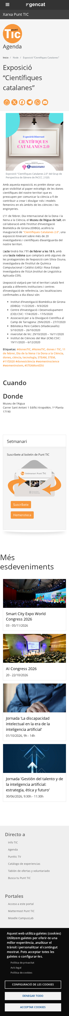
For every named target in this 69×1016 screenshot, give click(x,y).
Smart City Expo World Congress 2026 (26, 616)
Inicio (5, 57)
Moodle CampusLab (21, 918)
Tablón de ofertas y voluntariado (29, 871)
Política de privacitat (22, 962)
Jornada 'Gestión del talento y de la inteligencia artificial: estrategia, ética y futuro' (34, 784)
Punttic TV (14, 856)
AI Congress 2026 (21, 668)
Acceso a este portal (21, 904)
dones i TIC (54, 349)
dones (7, 357)
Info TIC (13, 842)
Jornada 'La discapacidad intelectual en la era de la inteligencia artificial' (28, 724)
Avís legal (16, 967)
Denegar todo (32, 996)
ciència (16, 357)
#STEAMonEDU (34, 365)
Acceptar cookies (33, 1007)
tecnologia (29, 357)
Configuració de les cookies (33, 984)
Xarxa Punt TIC (16, 14)
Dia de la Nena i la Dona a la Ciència (39, 353)
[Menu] (7, 5)
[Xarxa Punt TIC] (14, 33)
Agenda (13, 849)
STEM (51, 357)
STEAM (42, 357)
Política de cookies (21, 972)
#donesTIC (24, 349)
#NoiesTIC (38, 349)
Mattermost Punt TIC (21, 911)
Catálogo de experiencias (24, 864)
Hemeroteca (22, 515)
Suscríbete (21, 505)
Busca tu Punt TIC (19, 878)
